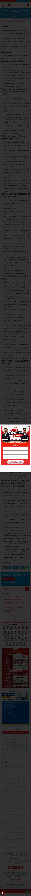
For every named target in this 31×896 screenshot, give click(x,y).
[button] (28, 426)
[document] (15, 448)
